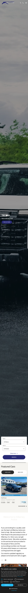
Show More (21, 506)
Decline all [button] (20, 585)
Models (4, 445)
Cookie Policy (14, 590)
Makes (4, 438)
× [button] (26, 568)
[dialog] (14, 580)
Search (14, 457)
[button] (14, 588)
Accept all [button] (7, 585)
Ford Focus (3, 497)
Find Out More (6, 222)
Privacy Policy (20, 576)
